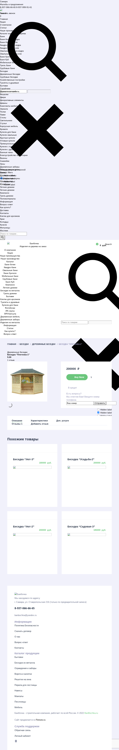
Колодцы (4, 222)
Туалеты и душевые (9, 83)
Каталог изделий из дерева (13, 33)
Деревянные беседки (10, 74)
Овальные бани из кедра (12, 51)
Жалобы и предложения (11, 4)
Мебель (18, 707)
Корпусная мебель (9, 126)
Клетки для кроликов (10, 216)
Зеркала (4, 109)
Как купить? (5, 207)
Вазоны (3, 158)
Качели (3, 225)
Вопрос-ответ (6, 204)
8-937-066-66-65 (8, 7)
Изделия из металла (10, 322)
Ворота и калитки (23, 674)
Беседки (4, 71)
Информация (6, 201)
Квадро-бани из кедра (10, 45)
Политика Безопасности (27, 625)
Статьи (3, 28)
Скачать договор (23, 631)
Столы (3, 117)
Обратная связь (23, 730)
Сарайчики (5, 88)
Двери (3, 97)
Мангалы (19, 696)
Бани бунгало (6, 56)
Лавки (3, 114)
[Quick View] (32, 466)
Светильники (6, 120)
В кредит (72, 387)
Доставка (4, 210)
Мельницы (5, 227)
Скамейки (4, 161)
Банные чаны (6, 152)
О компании (5, 25)
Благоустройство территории (14, 155)
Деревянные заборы (9, 167)
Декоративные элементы (12, 100)
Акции (3, 22)
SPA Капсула (10, 314)
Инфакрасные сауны (10, 178)
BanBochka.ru (91, 713)
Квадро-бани (10, 267)
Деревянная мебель (9, 91)
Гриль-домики (6, 196)
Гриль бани (5, 65)
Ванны (3, 172)
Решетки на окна (23, 679)
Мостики (4, 230)
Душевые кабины (8, 175)
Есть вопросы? (82, 396)
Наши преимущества (10, 256)
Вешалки (4, 94)
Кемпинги (4, 193)
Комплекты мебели (9, 106)
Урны (2, 164)
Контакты (4, 213)
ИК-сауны (10, 311)
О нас (17, 636)
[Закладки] (89, 245)
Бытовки (4, 85)
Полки (3, 112)
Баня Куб (4, 59)
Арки (2, 219)
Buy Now (79, 376)
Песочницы (20, 701)
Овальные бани (10, 270)
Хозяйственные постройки (12, 80)
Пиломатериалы (8, 198)
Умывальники (6, 181)
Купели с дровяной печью (12, 149)
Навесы (18, 690)
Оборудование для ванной (13, 170)
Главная (4, 19)
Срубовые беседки (9, 77)
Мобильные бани (8, 62)
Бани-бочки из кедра (10, 39)
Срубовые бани (7, 68)
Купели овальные (8, 135)
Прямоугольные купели (11, 143)
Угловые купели (7, 141)
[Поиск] (2, 238)
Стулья (3, 123)
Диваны (3, 103)
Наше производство (9, 30)
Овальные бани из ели (11, 54)
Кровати (4, 129)
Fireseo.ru (40, 720)
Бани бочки (10, 264)
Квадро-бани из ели (9, 48)
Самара (4, 1)
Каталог (10, 261)
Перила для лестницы (26, 685)
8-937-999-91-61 (24, 7)
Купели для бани (8, 132)
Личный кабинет (23, 736)
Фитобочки (5, 184)
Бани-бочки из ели (9, 42)
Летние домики (7, 187)
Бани (2, 36)
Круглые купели (7, 138)
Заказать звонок (7, 13)
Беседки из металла (10, 290)
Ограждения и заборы (25, 668)
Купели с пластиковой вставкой (15, 146)
